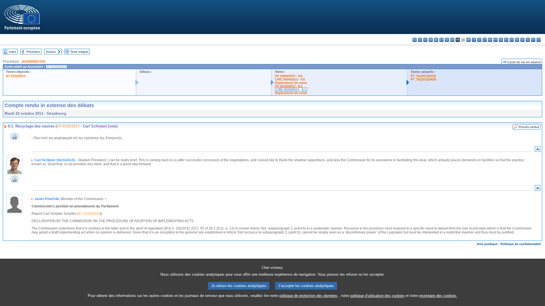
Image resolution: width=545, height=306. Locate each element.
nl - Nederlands (501, 40)
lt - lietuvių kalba (485, 40)
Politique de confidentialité (520, 244)
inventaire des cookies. (438, 296)
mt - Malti (495, 40)
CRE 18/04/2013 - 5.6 (290, 79)
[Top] (537, 150)
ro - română (517, 40)
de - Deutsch (436, 40)
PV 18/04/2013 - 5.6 (288, 76)
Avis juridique (487, 244)
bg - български (414, 40)
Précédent (33, 51)
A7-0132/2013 (16, 76)
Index (12, 51)
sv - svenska (538, 40)
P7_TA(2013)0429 (423, 79)
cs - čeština (425, 40)
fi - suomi (533, 40)
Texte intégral (79, 51)
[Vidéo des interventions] (14, 137)
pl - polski (506, 40)
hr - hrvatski (468, 40)
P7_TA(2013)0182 (423, 76)
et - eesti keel (441, 40)
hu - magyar (490, 40)
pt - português (512, 40)
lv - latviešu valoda (479, 40)
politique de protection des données (308, 296)
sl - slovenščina (528, 40)
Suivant (51, 51)
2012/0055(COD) (33, 61)
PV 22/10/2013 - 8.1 (288, 86)
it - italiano (474, 40)
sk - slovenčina (522, 40)
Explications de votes (291, 82)
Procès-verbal (529, 127)
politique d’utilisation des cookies (377, 296)
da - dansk (431, 40)
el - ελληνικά (447, 40)
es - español (420, 40)
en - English (452, 40)
